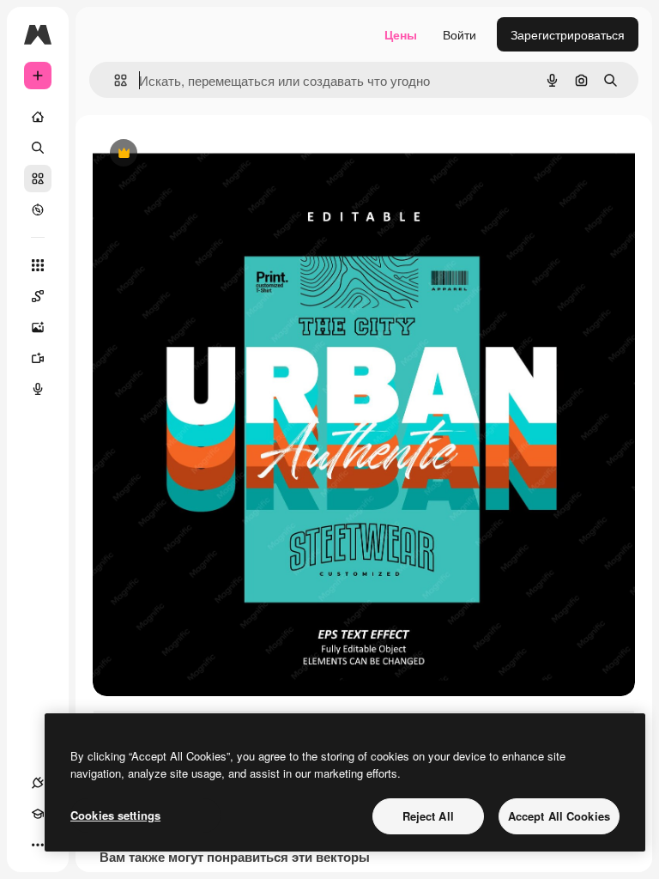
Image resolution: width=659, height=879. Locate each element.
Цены (400, 34)
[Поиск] (37, 147)
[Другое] (37, 844)
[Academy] (37, 813)
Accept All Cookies (559, 816)
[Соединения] (37, 783)
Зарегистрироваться (568, 34)
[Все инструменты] (37, 265)
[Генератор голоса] (37, 389)
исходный (207, 154)
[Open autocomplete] (113, 80)
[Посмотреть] (37, 209)
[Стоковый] (37, 178)
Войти (459, 34)
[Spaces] (37, 296)
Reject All (428, 816)
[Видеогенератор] (37, 358)
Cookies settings (115, 815)
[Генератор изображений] (37, 327)
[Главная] (37, 116)
